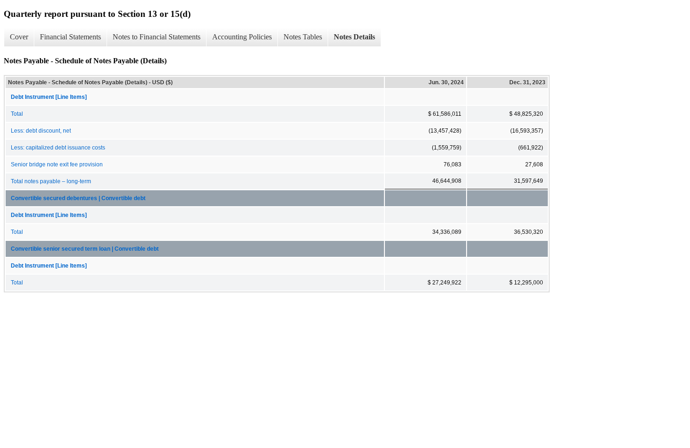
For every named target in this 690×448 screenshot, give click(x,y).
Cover (19, 37)
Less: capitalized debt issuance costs (58, 147)
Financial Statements (70, 37)
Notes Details (354, 37)
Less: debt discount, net (41, 131)
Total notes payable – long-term (51, 181)
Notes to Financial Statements (156, 37)
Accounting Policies (242, 37)
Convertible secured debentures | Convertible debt (78, 198)
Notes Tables (303, 37)
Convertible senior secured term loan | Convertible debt (85, 249)
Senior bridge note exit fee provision (57, 164)
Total (17, 114)
